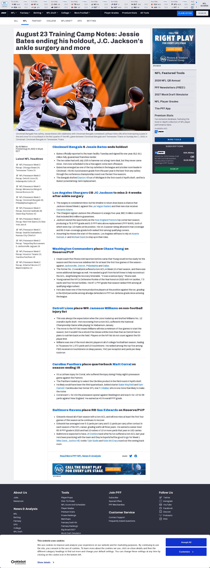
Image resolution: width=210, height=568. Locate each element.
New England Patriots (106, 220)
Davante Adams (64, 209)
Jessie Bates (96, 146)
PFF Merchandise (117, 505)
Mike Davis (61, 441)
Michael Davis (78, 237)
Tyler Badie (93, 441)
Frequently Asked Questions (122, 521)
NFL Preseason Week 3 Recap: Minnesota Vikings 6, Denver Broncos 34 (29, 189)
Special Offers (115, 501)
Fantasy (36, 21)
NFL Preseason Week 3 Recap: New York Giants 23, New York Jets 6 (30, 222)
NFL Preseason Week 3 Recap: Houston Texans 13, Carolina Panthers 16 (29, 254)
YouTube (167, 505)
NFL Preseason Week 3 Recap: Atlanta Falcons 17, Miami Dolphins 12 (28, 265)
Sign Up (174, 169)
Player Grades (67, 508)
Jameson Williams (103, 308)
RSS (165, 519)
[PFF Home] (3, 13)
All (16, 21)
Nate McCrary (110, 441)
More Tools (174, 140)
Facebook (168, 508)
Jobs (16, 498)
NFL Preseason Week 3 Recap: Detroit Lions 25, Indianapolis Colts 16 (28, 178)
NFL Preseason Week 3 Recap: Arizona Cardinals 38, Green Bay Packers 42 (29, 211)
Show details (43, 562)
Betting (91, 21)
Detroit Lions (62, 308)
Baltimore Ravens (66, 410)
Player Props (67, 498)
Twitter (166, 498)
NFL (4, 3)
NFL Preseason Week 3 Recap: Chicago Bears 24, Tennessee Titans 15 (28, 168)
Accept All (186, 542)
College (51, 21)
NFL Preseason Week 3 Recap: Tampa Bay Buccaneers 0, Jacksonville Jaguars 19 (30, 243)
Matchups (66, 519)
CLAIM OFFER (185, 13)
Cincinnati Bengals (67, 146)
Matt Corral (122, 364)
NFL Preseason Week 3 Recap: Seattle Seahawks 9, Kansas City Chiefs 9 (29, 233)
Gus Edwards (107, 410)
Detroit (81, 266)
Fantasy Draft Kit (69, 523)
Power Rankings (68, 515)
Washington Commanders (72, 248)
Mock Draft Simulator (71, 533)
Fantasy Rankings (69, 526)
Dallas (106, 266)
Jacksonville (70, 266)
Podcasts (167, 515)
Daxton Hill (83, 177)
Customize (184, 551)
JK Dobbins (92, 434)
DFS (80, 21)
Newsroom (18, 501)
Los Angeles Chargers (70, 192)
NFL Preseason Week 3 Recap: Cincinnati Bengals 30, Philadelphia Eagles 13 (30, 200)
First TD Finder (68, 501)
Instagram (168, 501)
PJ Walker (104, 388)
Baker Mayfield (126, 384)
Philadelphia (92, 266)
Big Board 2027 (68, 530)
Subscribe (113, 498)
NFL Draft (66, 21)
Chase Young (113, 248)
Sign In (202, 13)
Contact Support (117, 517)
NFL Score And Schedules (73, 505)
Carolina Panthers (66, 364)
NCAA (4, 6)
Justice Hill (73, 441)
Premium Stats (68, 512)
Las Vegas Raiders (101, 206)
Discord (166, 512)
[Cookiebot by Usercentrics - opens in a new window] (18, 562)
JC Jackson (103, 192)
